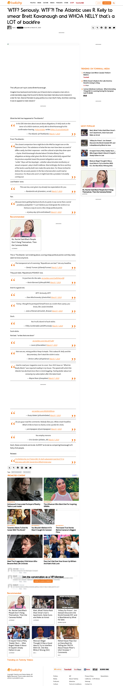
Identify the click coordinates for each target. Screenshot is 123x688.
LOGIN (99, 3)
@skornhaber (40, 130)
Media (39, 3)
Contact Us (88, 684)
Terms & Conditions (75, 684)
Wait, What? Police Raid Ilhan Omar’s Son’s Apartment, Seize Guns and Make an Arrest (102, 133)
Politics (32, 3)
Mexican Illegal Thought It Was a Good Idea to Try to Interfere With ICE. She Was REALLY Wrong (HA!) (42, 645)
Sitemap (87, 681)
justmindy (14, 248)
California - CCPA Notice (92, 679)
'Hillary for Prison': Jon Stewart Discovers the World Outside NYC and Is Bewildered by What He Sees (67, 615)
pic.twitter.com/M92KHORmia (43, 411)
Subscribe (107, 3)
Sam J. (14, 28)
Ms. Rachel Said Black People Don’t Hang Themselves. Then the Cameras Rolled (24, 242)
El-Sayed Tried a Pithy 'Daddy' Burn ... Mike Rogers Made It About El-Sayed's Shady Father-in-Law (18, 645)
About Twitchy (73, 679)
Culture (45, 3)
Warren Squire (62, 622)
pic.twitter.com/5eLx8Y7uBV (43, 341)
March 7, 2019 (54, 134)
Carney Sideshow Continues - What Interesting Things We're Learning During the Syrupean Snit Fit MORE (99, 91)
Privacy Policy (89, 676)
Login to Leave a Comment (43, 581)
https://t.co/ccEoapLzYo (59, 130)
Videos (52, 3)
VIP (70, 676)
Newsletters (104, 676)
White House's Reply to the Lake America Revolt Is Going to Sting (97, 82)
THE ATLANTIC (27, 472)
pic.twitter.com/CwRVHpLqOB (52, 278)
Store (66, 3)
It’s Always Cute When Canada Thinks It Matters (96, 74)
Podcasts (59, 3)
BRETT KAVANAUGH (16, 472)
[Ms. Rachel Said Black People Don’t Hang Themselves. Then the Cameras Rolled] (25, 228)
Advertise (72, 681)
